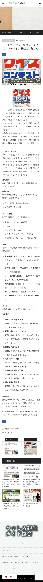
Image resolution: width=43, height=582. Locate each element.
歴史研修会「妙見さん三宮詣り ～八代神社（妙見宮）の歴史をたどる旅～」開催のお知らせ (11, 483)
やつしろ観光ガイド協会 (26, 578)
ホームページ (6, 550)
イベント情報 (8, 40)
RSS (21, 542)
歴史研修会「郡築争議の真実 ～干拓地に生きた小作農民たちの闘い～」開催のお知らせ (31, 483)
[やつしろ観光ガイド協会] (18, 3)
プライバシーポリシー (9, 568)
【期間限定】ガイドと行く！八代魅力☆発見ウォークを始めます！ (11, 506)
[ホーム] (3, 31)
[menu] (39, 3)
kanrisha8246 (14, 429)
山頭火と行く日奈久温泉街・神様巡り (30, 505)
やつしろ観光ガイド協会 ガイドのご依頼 (15, 556)
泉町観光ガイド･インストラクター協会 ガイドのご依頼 (20, 562)
